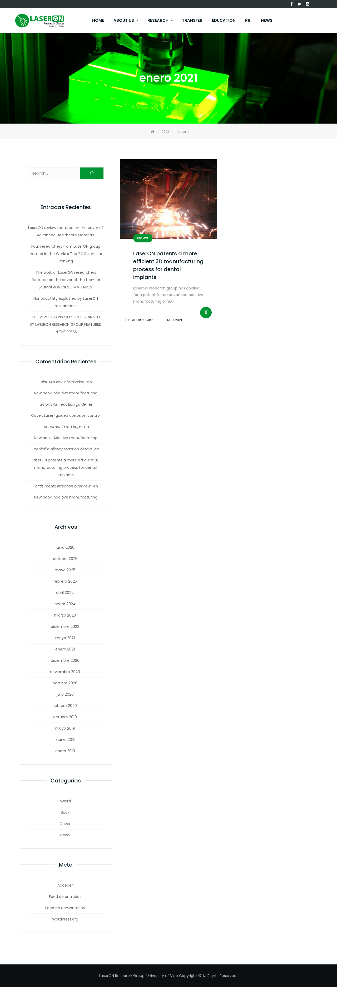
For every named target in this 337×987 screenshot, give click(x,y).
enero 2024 (65, 604)
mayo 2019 (65, 728)
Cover (65, 823)
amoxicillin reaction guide (62, 404)
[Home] (153, 131)
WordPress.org (65, 919)
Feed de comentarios (65, 907)
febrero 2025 (65, 581)
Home (98, 20)
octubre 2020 (65, 683)
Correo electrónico (315, 4)
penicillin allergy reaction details (63, 449)
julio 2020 (65, 694)
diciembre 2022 (65, 626)
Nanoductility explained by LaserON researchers (65, 302)
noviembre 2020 (65, 671)
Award (65, 801)
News (266, 20)
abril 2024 (65, 592)
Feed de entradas (65, 896)
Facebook (292, 4)
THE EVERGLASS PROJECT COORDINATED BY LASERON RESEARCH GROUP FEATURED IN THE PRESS (66, 324)
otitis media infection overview (63, 486)
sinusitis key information (63, 382)
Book (65, 812)
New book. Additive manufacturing (65, 393)
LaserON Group (140, 320)
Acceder (65, 885)
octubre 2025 (65, 558)
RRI (248, 20)
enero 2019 (65, 751)
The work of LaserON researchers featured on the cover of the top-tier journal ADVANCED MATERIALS (65, 280)
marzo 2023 (65, 615)
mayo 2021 (65, 637)
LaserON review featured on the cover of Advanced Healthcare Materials (65, 231)
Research (157, 20)
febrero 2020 (65, 705)
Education (224, 20)
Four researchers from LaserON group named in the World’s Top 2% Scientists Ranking (66, 254)
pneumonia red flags (63, 426)
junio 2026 (65, 547)
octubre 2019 (65, 717)
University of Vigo (162, 975)
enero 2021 (65, 649)
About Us (123, 20)
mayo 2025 (65, 570)
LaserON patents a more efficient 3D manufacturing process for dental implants (66, 467)
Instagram (307, 4)
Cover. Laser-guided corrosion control (66, 415)
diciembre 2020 (65, 660)
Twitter (299, 4)
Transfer (192, 20)
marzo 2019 (65, 739)
